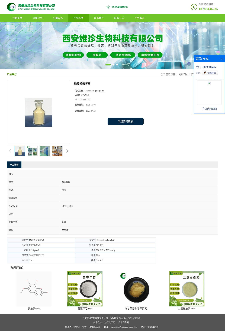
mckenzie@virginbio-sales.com (124, 327)
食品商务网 (123, 322)
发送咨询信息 (125, 121)
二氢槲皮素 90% (187, 308)
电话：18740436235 (91, 327)
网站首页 (183, 74)
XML (138, 318)
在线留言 (139, 18)
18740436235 (208, 9)
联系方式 (119, 18)
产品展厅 (78, 18)
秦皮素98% (34, 308)
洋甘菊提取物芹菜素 (136, 308)
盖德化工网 (109, 322)
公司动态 (58, 18)
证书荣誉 (99, 18)
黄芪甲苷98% (85, 308)
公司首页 (17, 18)
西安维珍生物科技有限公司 (95, 318)
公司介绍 (38, 18)
